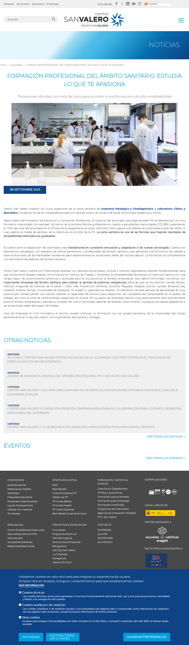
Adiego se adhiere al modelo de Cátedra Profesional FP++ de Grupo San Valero (73, 376)
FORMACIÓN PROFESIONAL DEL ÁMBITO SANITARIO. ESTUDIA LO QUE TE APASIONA (75, 65)
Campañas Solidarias (19, 542)
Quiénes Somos (16, 485)
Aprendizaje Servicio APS (22, 534)
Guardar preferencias (146, 637)
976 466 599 (105, 4)
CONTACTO (104, 525)
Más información (31, 585)
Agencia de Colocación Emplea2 (117, 513)
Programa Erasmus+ (64, 534)
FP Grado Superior (63, 509)
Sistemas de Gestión (19, 489)
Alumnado (23, 4)
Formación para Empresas (113, 501)
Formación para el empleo (113, 497)
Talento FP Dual (61, 562)
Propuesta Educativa (19, 497)
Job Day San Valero (63, 550)
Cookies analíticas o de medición (43, 604)
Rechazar (31, 637)
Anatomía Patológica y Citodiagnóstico (127, 208)
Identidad (13, 493)
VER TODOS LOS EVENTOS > (165, 458)
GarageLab (59, 558)
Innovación (59, 530)
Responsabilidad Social (21, 546)
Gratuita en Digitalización (113, 489)
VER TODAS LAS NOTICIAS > (166, 436)
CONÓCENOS (15, 480)
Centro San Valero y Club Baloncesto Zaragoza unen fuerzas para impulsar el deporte (81, 427)
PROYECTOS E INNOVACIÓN (69, 525)
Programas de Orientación (113, 509)
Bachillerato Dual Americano (69, 514)
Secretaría (38, 4)
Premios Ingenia (62, 538)
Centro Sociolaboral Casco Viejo (25, 530)
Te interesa (13, 514)
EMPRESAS (104, 530)
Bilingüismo (59, 546)
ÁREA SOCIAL (15, 525)
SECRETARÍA (105, 538)
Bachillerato (59, 489)
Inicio (3, 65)
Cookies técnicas (33, 592)
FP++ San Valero (107, 517)
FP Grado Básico (62, 501)
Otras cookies (31, 617)
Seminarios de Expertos (66, 542)
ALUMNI (103, 534)
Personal (9, 4)
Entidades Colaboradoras (22, 501)
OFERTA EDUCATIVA (64, 480)
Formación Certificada (111, 505)
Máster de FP (60, 497)
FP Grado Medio (61, 505)
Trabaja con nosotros (19, 509)
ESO (55, 485)
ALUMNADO (105, 542)
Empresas (53, 4)
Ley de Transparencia (20, 505)
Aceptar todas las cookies (62, 637)
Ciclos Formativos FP (64, 493)
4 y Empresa (59, 554)
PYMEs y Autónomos (110, 493)
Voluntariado (15, 538)
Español (152, 4)
